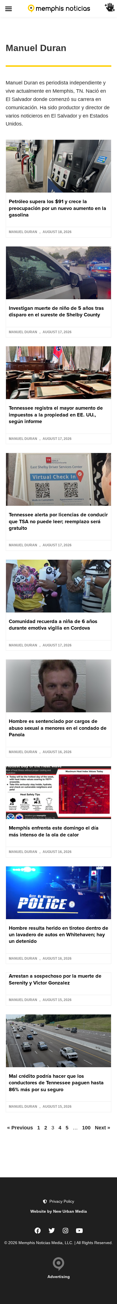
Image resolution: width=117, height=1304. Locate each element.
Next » (102, 1128)
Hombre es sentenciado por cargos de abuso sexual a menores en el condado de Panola (57, 727)
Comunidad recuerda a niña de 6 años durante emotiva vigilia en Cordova (53, 625)
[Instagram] (65, 1230)
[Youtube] (79, 1230)
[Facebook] (38, 1230)
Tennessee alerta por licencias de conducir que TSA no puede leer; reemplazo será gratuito (58, 521)
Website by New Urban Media (58, 1211)
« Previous (20, 1128)
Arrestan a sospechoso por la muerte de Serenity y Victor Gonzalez (55, 979)
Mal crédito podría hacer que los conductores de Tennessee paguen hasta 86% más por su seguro (56, 1082)
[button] (8, 8)
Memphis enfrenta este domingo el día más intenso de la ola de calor (54, 831)
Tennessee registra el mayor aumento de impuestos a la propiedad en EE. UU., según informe (56, 414)
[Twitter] (51, 1230)
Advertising (58, 1276)
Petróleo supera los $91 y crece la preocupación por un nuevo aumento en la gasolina (57, 208)
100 (86, 1128)
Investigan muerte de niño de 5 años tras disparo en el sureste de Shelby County (56, 311)
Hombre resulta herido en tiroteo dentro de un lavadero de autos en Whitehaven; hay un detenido (58, 934)
